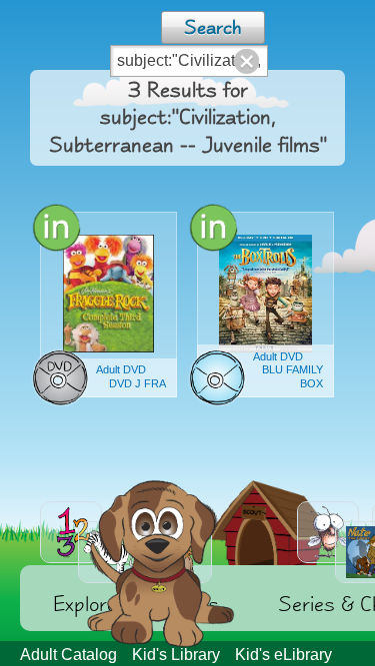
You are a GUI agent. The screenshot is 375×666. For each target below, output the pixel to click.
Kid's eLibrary (283, 654)
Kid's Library (176, 654)
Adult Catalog (68, 654)
